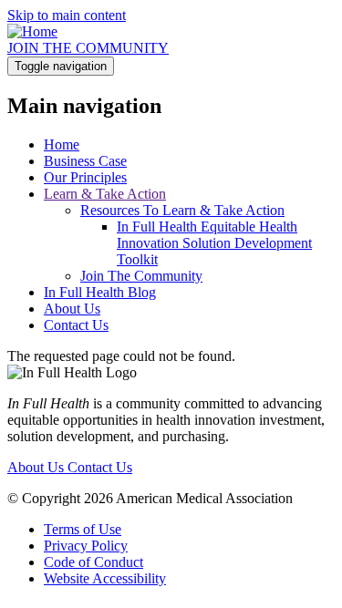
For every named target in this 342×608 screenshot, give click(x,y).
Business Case (85, 161)
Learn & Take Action (105, 193)
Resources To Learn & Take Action (182, 210)
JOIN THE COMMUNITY (88, 48)
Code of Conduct (93, 562)
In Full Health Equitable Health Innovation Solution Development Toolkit (214, 243)
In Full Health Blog (100, 292)
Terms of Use (82, 529)
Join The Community (141, 275)
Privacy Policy (86, 545)
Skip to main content (66, 15)
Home (61, 144)
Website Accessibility (105, 578)
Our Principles (85, 177)
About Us (72, 308)
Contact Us (76, 325)
